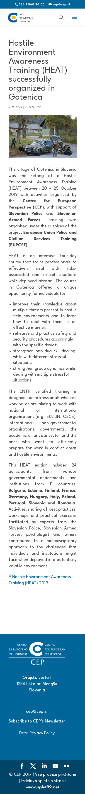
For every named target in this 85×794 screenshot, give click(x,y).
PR (39, 107)
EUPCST (30, 107)
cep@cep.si (37, 712)
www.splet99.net (42, 787)
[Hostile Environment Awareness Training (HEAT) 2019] (43, 596)
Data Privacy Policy (37, 733)
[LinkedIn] (44, 766)
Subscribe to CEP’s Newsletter (37, 721)
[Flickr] (66, 766)
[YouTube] (55, 766)
